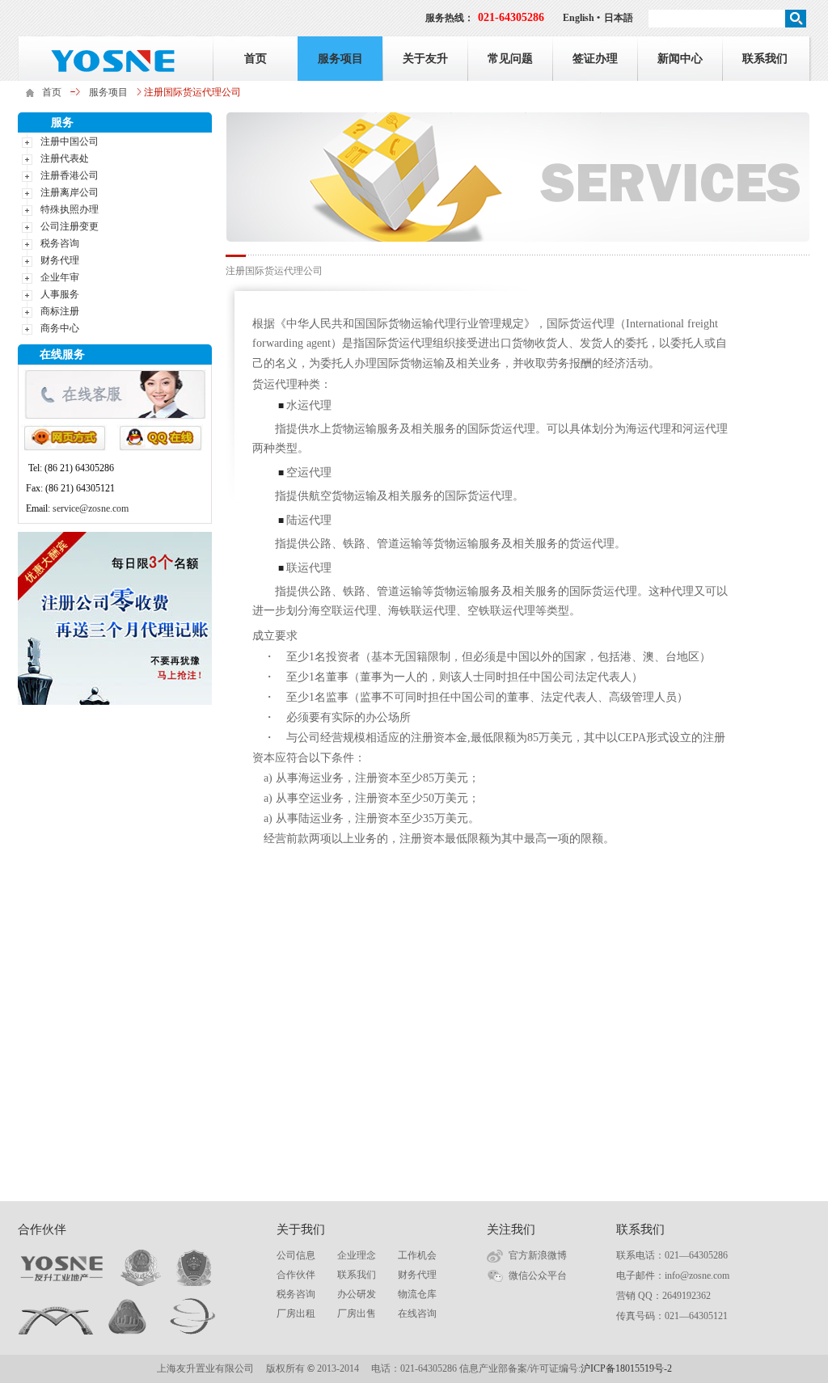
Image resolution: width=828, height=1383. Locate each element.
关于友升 (425, 59)
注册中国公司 (69, 141)
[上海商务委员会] (128, 1316)
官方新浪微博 (538, 1255)
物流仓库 (417, 1294)
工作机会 (417, 1255)
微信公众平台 (538, 1275)
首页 (255, 59)
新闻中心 (680, 59)
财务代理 (59, 260)
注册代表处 (64, 158)
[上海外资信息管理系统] (193, 1316)
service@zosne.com (91, 508)
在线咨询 (417, 1313)
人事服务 (59, 294)
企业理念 (356, 1255)
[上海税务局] (147, 1268)
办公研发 (356, 1294)
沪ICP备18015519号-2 (626, 1368)
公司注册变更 (69, 226)
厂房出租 (296, 1313)
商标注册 (59, 311)
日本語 (618, 17)
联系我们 (765, 59)
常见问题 (510, 59)
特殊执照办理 (69, 209)
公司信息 (296, 1255)
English (578, 17)
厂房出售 (356, 1313)
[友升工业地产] (62, 1268)
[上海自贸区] (56, 1316)
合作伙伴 (296, 1274)
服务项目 (340, 59)
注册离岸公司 (69, 192)
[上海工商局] (193, 1268)
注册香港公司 (69, 175)
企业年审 (59, 277)
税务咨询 (59, 243)
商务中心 (59, 328)
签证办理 (595, 59)
